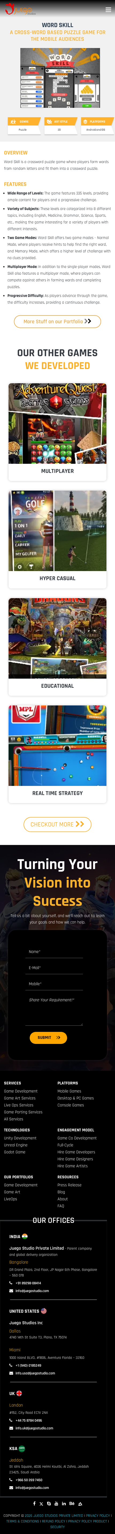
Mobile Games (69, 1091)
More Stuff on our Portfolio (53, 321)
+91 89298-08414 (28, 1283)
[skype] (49, 1504)
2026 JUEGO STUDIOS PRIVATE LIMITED (54, 1515)
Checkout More (52, 825)
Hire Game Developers (76, 1152)
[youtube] (56, 1504)
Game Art (12, 1192)
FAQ (60, 1206)
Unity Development (20, 1138)
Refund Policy (53, 1521)
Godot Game (14, 1152)
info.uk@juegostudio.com (34, 1428)
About (62, 1199)
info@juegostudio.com (32, 1291)
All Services (13, 1119)
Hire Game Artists (72, 1166)
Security (57, 1527)
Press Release (69, 1185)
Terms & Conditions (22, 1521)
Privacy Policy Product (87, 1521)
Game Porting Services (23, 1112)
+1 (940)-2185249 (28, 1365)
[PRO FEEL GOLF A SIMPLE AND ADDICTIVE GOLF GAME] (57, 531)
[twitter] (41, 1504)
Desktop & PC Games (75, 1098)
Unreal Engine (16, 1145)
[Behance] (72, 1504)
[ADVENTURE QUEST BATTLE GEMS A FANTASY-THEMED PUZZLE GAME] (57, 423)
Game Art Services (20, 1098)
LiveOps (10, 1199)
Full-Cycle (65, 1145)
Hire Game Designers (75, 1159)
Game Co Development (77, 1138)
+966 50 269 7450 (28, 1480)
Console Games (70, 1105)
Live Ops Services (18, 1105)
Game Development (21, 1091)
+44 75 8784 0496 (28, 1420)
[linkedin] (64, 1504)
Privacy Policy (98, 1515)
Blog (61, 1192)
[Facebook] (34, 1504)
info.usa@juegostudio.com (35, 1373)
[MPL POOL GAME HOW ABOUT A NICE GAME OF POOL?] (57, 745)
